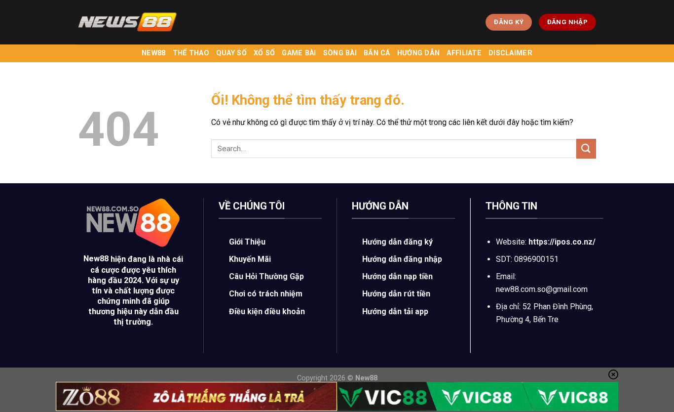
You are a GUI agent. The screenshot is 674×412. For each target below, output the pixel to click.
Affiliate (464, 53)
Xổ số (264, 53)
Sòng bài (340, 53)
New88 (153, 53)
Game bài (299, 53)
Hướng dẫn (418, 53)
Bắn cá (377, 53)
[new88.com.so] (127, 22)
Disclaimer (510, 53)
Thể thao (191, 53)
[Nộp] (586, 148)
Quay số (231, 53)
